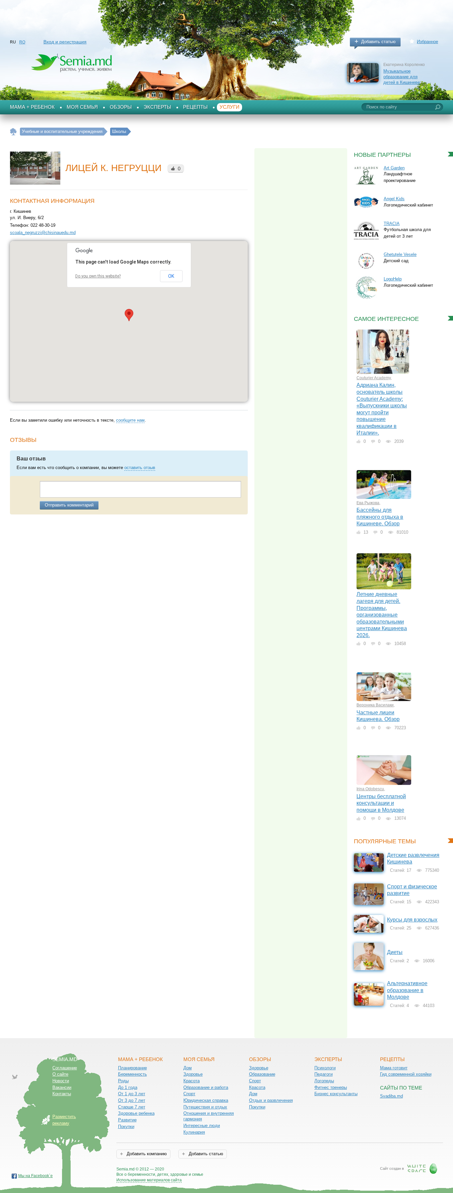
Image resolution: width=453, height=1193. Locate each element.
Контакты (61, 1093)
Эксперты (157, 107)
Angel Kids (394, 198)
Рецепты (195, 107)
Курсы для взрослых (412, 920)
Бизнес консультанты (335, 1093)
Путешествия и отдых (205, 1106)
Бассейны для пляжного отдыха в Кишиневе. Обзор (379, 516)
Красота (191, 1080)
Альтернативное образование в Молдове (407, 990)
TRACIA (392, 223)
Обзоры (121, 107)
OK (171, 276)
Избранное (427, 41)
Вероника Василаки (375, 705)
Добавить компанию (146, 1153)
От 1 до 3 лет (131, 1093)
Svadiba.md (391, 1096)
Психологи (325, 1067)
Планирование (132, 1067)
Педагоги (323, 1074)
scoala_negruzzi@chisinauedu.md (43, 232)
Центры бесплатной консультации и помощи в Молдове (381, 803)
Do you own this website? (98, 276)
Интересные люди (201, 1125)
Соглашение (64, 1067)
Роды (123, 1080)
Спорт (189, 1093)
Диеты (395, 952)
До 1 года (127, 1087)
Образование (262, 1074)
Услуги (229, 107)
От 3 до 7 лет (131, 1100)
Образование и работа (205, 1087)
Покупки (126, 1126)
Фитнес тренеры (330, 1087)
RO (22, 42)
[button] (129, 315)
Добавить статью (378, 41)
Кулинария (194, 1132)
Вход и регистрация (65, 41)
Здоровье (193, 1074)
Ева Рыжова (367, 503)
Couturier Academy (373, 378)
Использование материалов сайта (149, 1180)
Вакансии (61, 1087)
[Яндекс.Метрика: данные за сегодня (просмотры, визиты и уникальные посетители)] (222, 1169)
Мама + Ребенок (32, 107)
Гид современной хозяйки (405, 1074)
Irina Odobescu (370, 789)
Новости (60, 1080)
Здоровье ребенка (136, 1113)
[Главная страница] (13, 132)
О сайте (60, 1074)
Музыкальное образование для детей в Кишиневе (401, 77)
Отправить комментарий (69, 505)
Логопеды (324, 1080)
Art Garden (394, 167)
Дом (187, 1067)
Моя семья (82, 107)
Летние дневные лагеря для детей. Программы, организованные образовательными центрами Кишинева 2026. (381, 614)
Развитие (127, 1119)
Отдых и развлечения (271, 1100)
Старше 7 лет (131, 1106)
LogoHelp (393, 278)
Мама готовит (394, 1067)
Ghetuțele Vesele (400, 254)
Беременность (132, 1074)
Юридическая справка (205, 1100)
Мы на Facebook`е (35, 1175)
